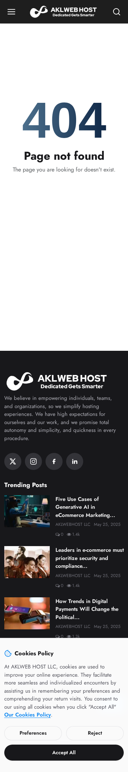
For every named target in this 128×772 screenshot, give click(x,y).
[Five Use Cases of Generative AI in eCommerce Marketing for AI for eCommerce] (27, 511)
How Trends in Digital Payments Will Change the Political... (86, 609)
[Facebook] (54, 461)
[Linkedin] (74, 461)
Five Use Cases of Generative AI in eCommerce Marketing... (85, 507)
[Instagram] (33, 461)
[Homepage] (64, 11)
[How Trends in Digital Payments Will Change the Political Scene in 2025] (27, 613)
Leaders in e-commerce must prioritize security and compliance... (89, 558)
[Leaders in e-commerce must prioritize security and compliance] (27, 562)
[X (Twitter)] (12, 461)
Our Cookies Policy (27, 715)
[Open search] (116, 11)
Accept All (64, 752)
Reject (95, 732)
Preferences (33, 732)
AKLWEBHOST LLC (72, 524)
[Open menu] (11, 11)
